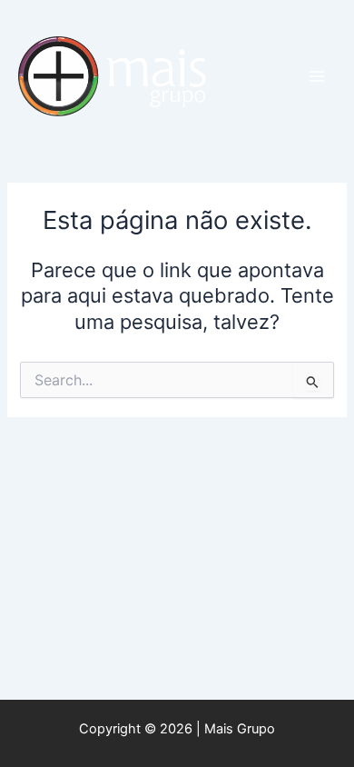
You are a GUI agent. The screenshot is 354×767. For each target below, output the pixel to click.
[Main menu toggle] (317, 76)
